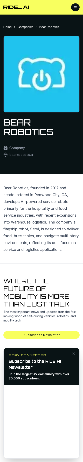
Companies (25, 27)
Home (7, 27)
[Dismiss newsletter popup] (74, 354)
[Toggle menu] (75, 7)
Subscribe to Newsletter (42, 335)
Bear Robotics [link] (49, 27)
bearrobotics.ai (21, 155)
